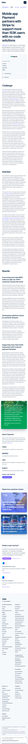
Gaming (17, 635)
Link (3, 635)
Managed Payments (7, 637)
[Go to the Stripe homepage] (3, 599)
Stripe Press (18, 696)
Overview (17, 7)
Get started (6, 558)
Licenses (4, 705)
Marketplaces (18, 624)
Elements (4, 625)
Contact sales (6, 477)
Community (5, 694)
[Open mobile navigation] (25, 2)
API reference (5, 587)
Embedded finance (19, 616)
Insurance (17, 640)
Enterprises (18, 606)
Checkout (4, 616)
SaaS (16, 629)
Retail (16, 652)
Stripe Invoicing (13, 218)
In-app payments (19, 622)
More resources (6, 710)
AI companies (18, 631)
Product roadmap (19, 690)
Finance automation (19, 618)
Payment (4, 45)
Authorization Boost (7, 610)
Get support (5, 716)
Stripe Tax (20, 218)
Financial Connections (7, 627)
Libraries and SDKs (19, 679)
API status (17, 675)
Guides (4, 688)
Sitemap (4, 706)
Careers (17, 692)
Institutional (18, 688)
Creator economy (19, 633)
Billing (3, 612)
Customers (5, 7)
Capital (3, 614)
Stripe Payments (15, 99)
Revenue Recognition (7, 646)
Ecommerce (18, 614)
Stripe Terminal (16, 123)
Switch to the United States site (10, 740)
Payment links (5, 639)
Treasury (4, 654)
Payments (4, 641)
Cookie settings (6, 708)
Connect (4, 620)
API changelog (18, 677)
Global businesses (19, 620)
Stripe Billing (5, 218)
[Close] (25, 737)
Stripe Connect (9, 193)
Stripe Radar (5, 219)
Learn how (9, 443)
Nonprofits (17, 646)
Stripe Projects (18, 681)
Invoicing (4, 631)
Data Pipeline (5, 624)
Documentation (18, 671)
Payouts (4, 643)
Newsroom (17, 694)
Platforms (17, 627)
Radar (3, 644)
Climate (4, 618)
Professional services (20, 648)
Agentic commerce (19, 610)
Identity (4, 629)
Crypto (3, 622)
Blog (3, 692)
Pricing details (6, 572)
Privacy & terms (6, 699)
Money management (20, 625)
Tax (3, 650)
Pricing (3, 606)
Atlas (3, 608)
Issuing (3, 633)
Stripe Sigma (5, 648)
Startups (17, 608)
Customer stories (6, 690)
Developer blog (18, 683)
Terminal (4, 652)
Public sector (18, 650)
